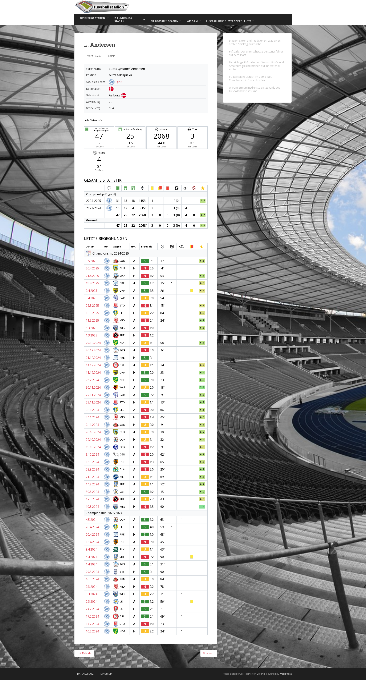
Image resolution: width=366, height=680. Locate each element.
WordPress (286, 673)
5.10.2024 (92, 454)
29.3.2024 (92, 572)
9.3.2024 (91, 587)
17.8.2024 (92, 499)
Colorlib (261, 673)
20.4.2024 (92, 534)
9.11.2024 (92, 410)
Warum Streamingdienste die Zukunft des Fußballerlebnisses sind (254, 89)
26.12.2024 (93, 350)
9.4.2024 (91, 549)
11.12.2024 (93, 372)
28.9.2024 (92, 469)
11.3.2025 (92, 320)
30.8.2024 (92, 492)
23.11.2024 (93, 402)
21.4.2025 (92, 276)
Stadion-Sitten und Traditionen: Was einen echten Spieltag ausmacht (255, 42)
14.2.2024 (92, 624)
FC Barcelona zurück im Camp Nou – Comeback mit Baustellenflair (251, 78)
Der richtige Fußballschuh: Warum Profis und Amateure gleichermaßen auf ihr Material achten (256, 66)
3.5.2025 (91, 261)
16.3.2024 (92, 579)
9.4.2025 (91, 291)
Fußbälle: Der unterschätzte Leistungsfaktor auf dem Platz (256, 53)
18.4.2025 (92, 283)
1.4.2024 (91, 564)
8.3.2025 (91, 328)
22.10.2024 (93, 439)
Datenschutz (85, 673)
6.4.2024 (91, 557)
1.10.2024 (92, 462)
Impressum (106, 673)
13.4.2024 (92, 542)
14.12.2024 (93, 365)
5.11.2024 (92, 417)
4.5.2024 (91, 520)
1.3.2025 (91, 335)
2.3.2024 (91, 601)
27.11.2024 (93, 395)
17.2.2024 (92, 616)
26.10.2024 (93, 432)
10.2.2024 (92, 631)
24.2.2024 (92, 609)
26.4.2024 (92, 527)
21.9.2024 (92, 477)
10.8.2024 (92, 507)
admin (111, 55)
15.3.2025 (92, 313)
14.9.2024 (92, 484)
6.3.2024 (91, 594)
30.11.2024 (93, 387)
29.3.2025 (92, 305)
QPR (119, 82)
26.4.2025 (92, 268)
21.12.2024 (93, 358)
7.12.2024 (92, 380)
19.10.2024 (93, 447)
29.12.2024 (93, 343)
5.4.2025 (91, 298)
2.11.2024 (92, 425)
